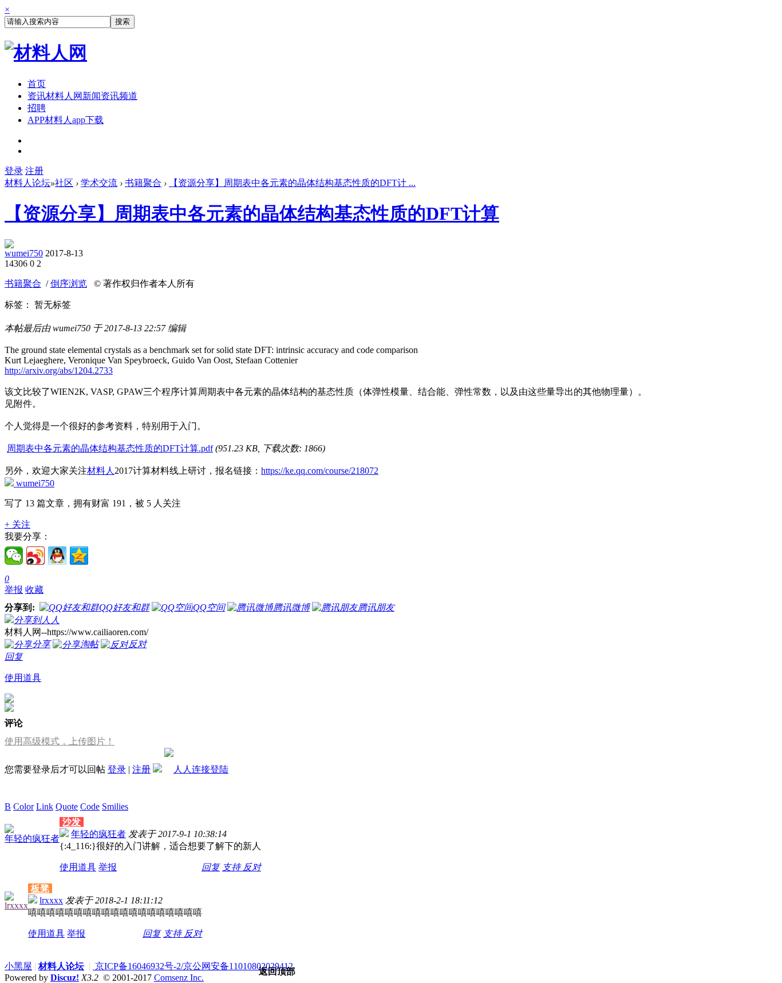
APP (65, 120)
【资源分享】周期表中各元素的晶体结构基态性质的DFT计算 (252, 213)
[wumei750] (9, 245)
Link (44, 806)
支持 (232, 867)
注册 (34, 171)
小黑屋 (18, 966)
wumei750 (24, 253)
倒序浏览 (68, 283)
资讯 (82, 96)
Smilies (115, 806)
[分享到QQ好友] (57, 555)
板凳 (40, 888)
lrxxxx (16, 905)
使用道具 (23, 678)
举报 (14, 589)
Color (23, 806)
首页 (36, 84)
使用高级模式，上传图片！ (59, 741)
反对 (252, 867)
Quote (67, 806)
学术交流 (99, 183)
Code (90, 806)
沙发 (71, 822)
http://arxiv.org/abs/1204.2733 (59, 370)
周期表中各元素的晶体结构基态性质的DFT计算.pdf (110, 448)
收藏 (34, 589)
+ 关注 (17, 524)
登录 (14, 171)
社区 (64, 183)
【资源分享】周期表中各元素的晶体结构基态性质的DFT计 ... (292, 183)
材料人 (100, 470)
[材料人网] (46, 52)
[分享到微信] (14, 555)
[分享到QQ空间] (79, 555)
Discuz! (64, 977)
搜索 (122, 21)
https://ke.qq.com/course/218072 (319, 470)
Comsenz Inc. (179, 977)
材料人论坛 (27, 183)
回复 (14, 656)
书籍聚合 (143, 183)
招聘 (36, 108)
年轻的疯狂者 (32, 838)
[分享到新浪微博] (35, 555)
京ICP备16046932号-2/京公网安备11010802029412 (193, 966)
